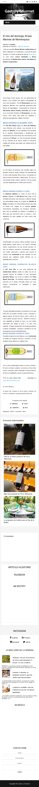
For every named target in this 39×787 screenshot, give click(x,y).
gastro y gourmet (9, 44)
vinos (24, 412)
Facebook (15, 638)
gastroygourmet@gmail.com (24, 393)
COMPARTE (14, 403)
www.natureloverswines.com (11, 380)
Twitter (28, 642)
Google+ (27, 638)
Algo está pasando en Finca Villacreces (18, 494)
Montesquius (32, 54)
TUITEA (26, 403)
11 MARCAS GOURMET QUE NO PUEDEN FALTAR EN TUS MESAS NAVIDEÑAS (23, 690)
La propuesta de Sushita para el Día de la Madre (19, 521)
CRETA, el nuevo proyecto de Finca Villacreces (17, 458)
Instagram (16, 642)
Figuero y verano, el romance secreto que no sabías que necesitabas (22, 675)
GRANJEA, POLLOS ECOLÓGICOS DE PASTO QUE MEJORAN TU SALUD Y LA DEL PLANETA (24, 660)
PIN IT (26, 407)
